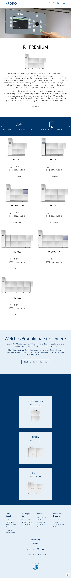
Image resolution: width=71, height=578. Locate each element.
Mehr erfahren (35, 405)
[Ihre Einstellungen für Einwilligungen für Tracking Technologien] (68, 575)
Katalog (36, 106)
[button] (57, 3)
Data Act (35, 543)
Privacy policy (35, 539)
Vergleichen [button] (17, 176)
